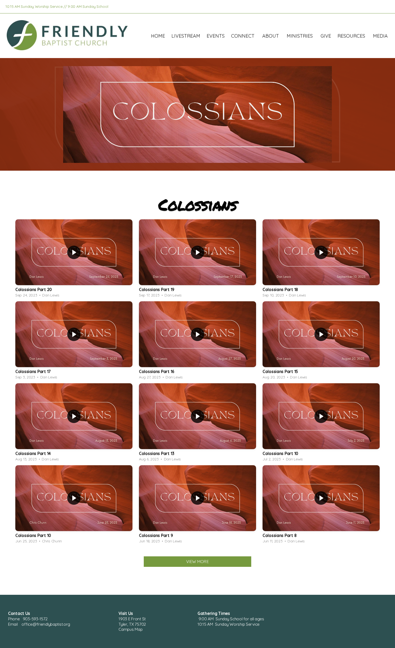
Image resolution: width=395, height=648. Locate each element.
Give (326, 36)
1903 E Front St (133, 618)
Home (158, 36)
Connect (243, 36)
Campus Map (130, 629)
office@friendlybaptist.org (45, 624)
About (271, 36)
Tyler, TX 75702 (132, 624)
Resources (352, 36)
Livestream (185, 36)
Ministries (300, 36)
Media (381, 36)
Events (216, 36)
